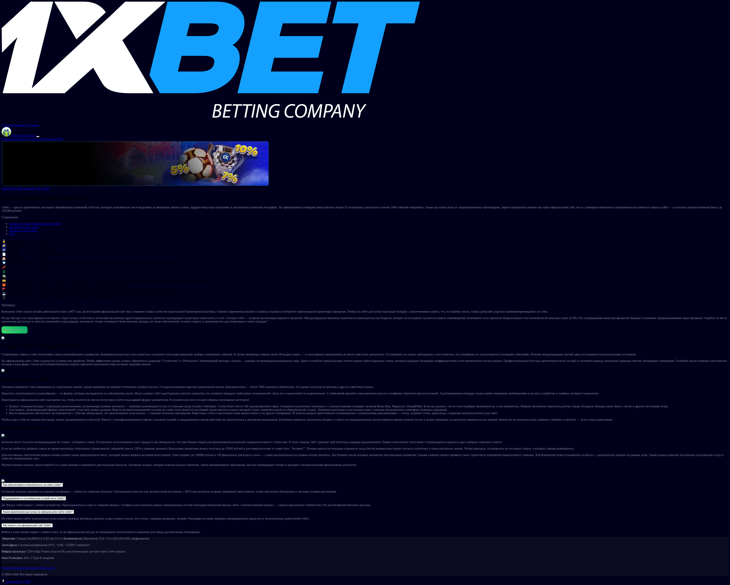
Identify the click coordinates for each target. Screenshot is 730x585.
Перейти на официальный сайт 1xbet (25, 188)
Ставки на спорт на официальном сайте (35, 223)
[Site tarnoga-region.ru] (211, 121)
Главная (7, 125)
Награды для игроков (23, 230)
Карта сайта (47, 567)
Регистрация (20, 135)
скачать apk (17, 581)
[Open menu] (37, 136)
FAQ (12, 234)
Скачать (34, 125)
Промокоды (20, 125)
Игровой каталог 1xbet (24, 227)
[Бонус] (7, 135)
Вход (32, 135)
